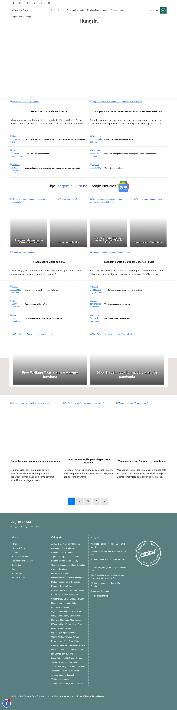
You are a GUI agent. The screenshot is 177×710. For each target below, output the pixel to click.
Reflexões (64, 645)
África (58, 544)
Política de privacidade (21, 557)
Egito (68, 582)
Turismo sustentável (70, 671)
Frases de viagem (70, 595)
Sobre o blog (17, 573)
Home (14, 544)
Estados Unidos (58, 590)
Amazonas (55, 548)
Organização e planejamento (63, 633)
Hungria (67, 603)
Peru (65, 641)
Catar (68, 561)
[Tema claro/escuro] (151, 10)
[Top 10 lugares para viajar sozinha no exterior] (97, 290)
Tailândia (72, 667)
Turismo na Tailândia (100, 591)
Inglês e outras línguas (61, 612)
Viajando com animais (60, 679)
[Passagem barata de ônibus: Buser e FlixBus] (110, 252)
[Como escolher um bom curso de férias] (17, 290)
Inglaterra (65, 607)
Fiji (52, 595)
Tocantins (81, 667)
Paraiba (68, 637)
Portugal (55, 645)
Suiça (64, 667)
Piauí (71, 641)
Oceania (68, 628)
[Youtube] (34, 3)
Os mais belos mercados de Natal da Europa (43, 318)
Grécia (72, 599)
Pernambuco (56, 641)
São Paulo (69, 658)
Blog (14, 569)
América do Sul (74, 552)
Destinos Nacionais (59, 578)
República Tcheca (77, 645)
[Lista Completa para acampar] (17, 153)
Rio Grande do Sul (59, 654)
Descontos (16, 565)
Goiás (66, 599)
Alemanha (75, 544)
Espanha (55, 586)
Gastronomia (56, 599)
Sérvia (54, 662)
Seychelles (63, 662)
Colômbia (81, 565)
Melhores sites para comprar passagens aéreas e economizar (130, 154)
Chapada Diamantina (60, 565)
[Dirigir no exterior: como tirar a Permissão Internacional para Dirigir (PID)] (17, 139)
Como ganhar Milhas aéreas (36, 304)
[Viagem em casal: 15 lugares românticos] (141, 427)
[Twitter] (27, 3)
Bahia (77, 557)
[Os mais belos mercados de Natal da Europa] (17, 318)
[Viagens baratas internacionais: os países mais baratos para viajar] (17, 168)
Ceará (74, 561)
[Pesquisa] (157, 10)
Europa (69, 590)
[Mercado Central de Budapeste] (97, 318)
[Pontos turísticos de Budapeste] (24, 101)
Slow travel (56, 667)
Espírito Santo (66, 586)
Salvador (72, 654)
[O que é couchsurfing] (97, 168)
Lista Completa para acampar (37, 154)
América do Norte (58, 552)
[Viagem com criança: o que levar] (97, 304)
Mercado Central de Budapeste (117, 318)
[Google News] (49, 3)
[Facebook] (13, 3)
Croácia (54, 569)
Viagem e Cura (20, 10)
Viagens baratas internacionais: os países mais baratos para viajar (52, 168)
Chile (73, 565)
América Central (68, 548)
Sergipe (79, 658)
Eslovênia (75, 582)
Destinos (63, 569)
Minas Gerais (77, 624)
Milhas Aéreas (65, 624)
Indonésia (55, 607)
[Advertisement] (82, 41)
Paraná (75, 637)
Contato (15, 552)
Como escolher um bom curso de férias (41, 290)
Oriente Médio (57, 637)
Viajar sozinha (77, 683)
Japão (59, 616)
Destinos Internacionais (61, 573)
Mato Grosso (75, 620)
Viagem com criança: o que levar (118, 304)
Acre (53, 544)
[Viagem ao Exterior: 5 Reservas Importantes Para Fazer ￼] (116, 101)
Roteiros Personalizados (22, 561)
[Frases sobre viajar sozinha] (23, 252)
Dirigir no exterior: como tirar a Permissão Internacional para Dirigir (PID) (56, 139)
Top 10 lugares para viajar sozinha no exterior (123, 290)
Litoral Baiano (76, 616)
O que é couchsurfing (113, 168)
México (54, 624)
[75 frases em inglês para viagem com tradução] (88, 427)
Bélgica (54, 561)
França (58, 595)
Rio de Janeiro (57, 650)
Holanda (80, 599)
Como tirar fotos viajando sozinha (118, 139)
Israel (81, 612)
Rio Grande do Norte (74, 650)
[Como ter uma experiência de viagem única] (35, 427)
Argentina (55, 557)
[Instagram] (20, 3)
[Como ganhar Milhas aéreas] (17, 304)
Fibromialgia (79, 590)
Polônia (77, 641)
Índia (74, 603)
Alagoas (66, 544)
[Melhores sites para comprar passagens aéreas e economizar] (97, 153)
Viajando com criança (60, 683)
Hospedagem (57, 603)
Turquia (54, 675)
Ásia (72, 557)
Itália (53, 616)
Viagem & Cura (18, 548)
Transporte (55, 671)
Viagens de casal (66, 675)
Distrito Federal (57, 582)
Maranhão (64, 620)
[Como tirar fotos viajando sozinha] (97, 139)
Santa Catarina (57, 658)
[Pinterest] (42, 3)
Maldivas (55, 620)
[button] (76, 10)
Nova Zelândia (57, 628)
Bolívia (62, 561)
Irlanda (75, 612)
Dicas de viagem (76, 578)
